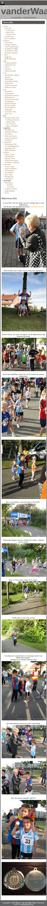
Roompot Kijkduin (11, 53)
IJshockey (8, 43)
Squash (7, 77)
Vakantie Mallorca (11, 132)
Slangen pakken (11, 45)
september (7, 142)
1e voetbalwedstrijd (12, 146)
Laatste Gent (11, 34)
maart (6, 55)
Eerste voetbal (10, 106)
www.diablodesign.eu (27, 904)
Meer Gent (10, 32)
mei (5, 73)
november (7, 164)
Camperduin (9, 173)
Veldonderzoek (10, 65)
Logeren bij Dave (11, 189)
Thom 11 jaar (9, 154)
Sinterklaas (9, 183)
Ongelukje (8, 140)
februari (6, 41)
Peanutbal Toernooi (12, 95)
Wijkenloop (9, 83)
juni (5, 89)
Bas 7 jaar (8, 175)
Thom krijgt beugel (11, 47)
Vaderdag (8, 110)
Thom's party (9, 167)
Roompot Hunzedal (12, 99)
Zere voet (8, 114)
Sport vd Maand (10, 169)
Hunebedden (9, 102)
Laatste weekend (11, 138)
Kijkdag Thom (10, 158)
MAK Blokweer (10, 59)
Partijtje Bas (9, 177)
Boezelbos (9, 91)
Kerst (7, 193)
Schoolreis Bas (10, 112)
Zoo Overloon (11, 124)
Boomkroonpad (10, 104)
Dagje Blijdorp (10, 191)
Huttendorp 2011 (11, 144)
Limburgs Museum (13, 120)
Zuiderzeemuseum (11, 160)
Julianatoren (9, 93)
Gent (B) (8, 28)
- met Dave (10, 187)
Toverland (8, 134)
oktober (6, 152)
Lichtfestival (9, 37)
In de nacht (10, 30)
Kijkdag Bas (9, 156)
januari (6, 26)
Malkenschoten (10, 87)
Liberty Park (10, 122)
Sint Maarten (9, 171)
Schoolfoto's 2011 (11, 51)
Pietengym (9, 179)
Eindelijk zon (9, 130)
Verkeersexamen (11, 85)
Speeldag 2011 (10, 148)
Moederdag (9, 79)
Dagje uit (8, 57)
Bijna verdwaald (12, 126)
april (5, 61)
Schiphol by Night (11, 49)
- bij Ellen (9, 185)
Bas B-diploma (10, 108)
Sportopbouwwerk (36, 207)
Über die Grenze (11, 136)
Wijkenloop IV (10, 97)
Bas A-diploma (10, 39)
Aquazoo (8, 69)
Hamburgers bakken (12, 75)
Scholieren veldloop (12, 162)
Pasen (7, 67)
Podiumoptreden (11, 63)
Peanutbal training (11, 81)
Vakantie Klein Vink (12, 118)
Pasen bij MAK (10, 71)
